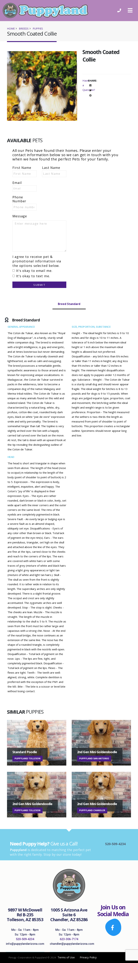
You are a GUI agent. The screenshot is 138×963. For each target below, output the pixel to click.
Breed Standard (69, 304)
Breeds (24, 28)
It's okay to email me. (34, 271)
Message (19, 216)
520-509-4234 (25, 939)
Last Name (51, 168)
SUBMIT (39, 285)
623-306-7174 (69, 939)
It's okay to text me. (33, 276)
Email (17, 183)
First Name (21, 168)
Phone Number (19, 199)
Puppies (38, 28)
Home (11, 28)
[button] (130, 10)
